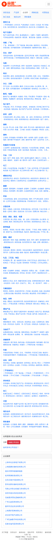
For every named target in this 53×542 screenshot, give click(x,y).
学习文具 (6, 86)
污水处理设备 (34, 148)
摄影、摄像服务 (28, 424)
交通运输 (6, 247)
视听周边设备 (35, 232)
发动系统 (35, 291)
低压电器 (7, 109)
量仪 (4, 209)
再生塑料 (20, 191)
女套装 (28, 130)
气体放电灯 (25, 25)
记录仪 (10, 211)
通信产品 (6, 309)
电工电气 (6, 104)
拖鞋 (4, 140)
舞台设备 (29, 45)
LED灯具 (17, 25)
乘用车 (13, 250)
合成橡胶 (41, 189)
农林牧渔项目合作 (38, 281)
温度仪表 (21, 211)
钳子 (9, 158)
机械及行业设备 (9, 145)
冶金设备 (37, 334)
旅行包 (34, 363)
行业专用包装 (15, 66)
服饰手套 (29, 140)
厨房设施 (18, 242)
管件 (22, 158)
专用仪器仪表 (26, 209)
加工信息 (6, 17)
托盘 (23, 68)
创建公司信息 (14, 442)
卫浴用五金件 (42, 160)
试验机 (10, 209)
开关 (17, 35)
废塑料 (26, 189)
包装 (5, 63)
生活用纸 (29, 76)
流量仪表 (36, 211)
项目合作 (17, 17)
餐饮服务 (46, 427)
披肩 (36, 138)
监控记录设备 (29, 56)
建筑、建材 (7, 237)
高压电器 (36, 109)
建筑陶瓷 (22, 240)
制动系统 (18, 293)
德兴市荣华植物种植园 (13, 471)
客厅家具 (27, 222)
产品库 (16, 12)
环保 (5, 196)
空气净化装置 (44, 168)
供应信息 (6, 12)
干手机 (43, 232)
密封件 (25, 160)
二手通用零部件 (37, 373)
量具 (15, 211)
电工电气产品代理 (25, 109)
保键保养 (6, 339)
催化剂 (16, 178)
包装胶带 (6, 66)
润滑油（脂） (34, 271)
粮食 (47, 281)
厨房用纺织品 (24, 119)
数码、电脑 (7, 94)
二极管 (32, 35)
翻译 (21, 86)
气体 (29, 168)
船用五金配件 (29, 158)
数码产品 (6, 97)
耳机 (25, 97)
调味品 (10, 301)
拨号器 (34, 314)
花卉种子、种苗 (41, 283)
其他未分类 (42, 314)
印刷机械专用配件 (9, 355)
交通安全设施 (14, 252)
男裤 (21, 127)
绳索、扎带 (40, 68)
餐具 (10, 222)
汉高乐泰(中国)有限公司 (14, 480)
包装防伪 (36, 66)
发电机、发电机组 (29, 107)
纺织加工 (20, 396)
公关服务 (14, 424)
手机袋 (28, 314)
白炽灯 (32, 25)
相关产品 (38, 312)
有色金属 (11, 334)
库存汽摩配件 (42, 293)
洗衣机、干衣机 (31, 230)
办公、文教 (7, 83)
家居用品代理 (37, 406)
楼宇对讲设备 (9, 58)
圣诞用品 (28, 322)
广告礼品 (12, 263)
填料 (30, 199)
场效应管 (18, 37)
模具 (34, 160)
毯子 (42, 119)
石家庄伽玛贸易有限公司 (14, 524)
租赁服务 (6, 414)
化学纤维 (46, 117)
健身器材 (20, 363)
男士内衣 (31, 127)
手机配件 (39, 97)
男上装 (11, 127)
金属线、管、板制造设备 (24, 334)
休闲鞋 (30, 138)
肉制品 (43, 304)
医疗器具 (14, 342)
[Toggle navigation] (49, 4)
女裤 (25, 127)
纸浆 (34, 76)
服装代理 (28, 406)
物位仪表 (43, 211)
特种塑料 (12, 191)
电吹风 (26, 232)
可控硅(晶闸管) (8, 37)
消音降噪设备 (21, 201)
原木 (15, 281)
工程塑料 (33, 189)
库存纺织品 (38, 117)
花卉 (17, 283)
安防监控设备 (8, 56)
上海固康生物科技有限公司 (15, 467)
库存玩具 (11, 324)
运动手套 (41, 140)
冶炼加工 (27, 396)
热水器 (18, 230)
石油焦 (5, 273)
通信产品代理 (20, 314)
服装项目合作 (40, 127)
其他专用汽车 (20, 291)
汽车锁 (28, 291)
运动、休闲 (7, 360)
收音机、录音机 (8, 230)
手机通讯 (31, 97)
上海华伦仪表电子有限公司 (15, 462)
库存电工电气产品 (42, 107)
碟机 (23, 230)
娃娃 (33, 322)
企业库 (25, 12)
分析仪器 (16, 209)
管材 (12, 240)
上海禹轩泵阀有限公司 (13, 510)
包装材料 (29, 66)
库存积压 (6, 380)
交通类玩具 (40, 322)
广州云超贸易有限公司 (13, 502)
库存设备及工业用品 (16, 386)
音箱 (45, 97)
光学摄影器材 (15, 48)
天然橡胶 (20, 189)
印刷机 (16, 353)
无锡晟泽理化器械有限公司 (15, 497)
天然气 (34, 273)
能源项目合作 (42, 273)
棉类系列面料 (34, 119)
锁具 (37, 56)
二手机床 (28, 373)
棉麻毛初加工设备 (24, 281)
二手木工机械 (14, 375)
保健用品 (15, 345)
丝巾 (46, 138)
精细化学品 (7, 175)
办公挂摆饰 (15, 86)
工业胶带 (6, 148)
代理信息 (45, 12)
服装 (5, 124)
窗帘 (37, 240)
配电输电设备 (14, 273)
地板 (34, 242)
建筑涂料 (6, 240)
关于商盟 (5, 532)
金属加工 (35, 396)
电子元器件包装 (8, 35)
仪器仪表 (6, 206)
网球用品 (47, 365)
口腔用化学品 (21, 181)
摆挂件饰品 (42, 260)
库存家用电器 (18, 232)
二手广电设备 (20, 45)
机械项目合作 (37, 416)
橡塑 (5, 186)
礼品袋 (19, 263)
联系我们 (39, 532)
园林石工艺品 (8, 281)
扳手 (30, 160)
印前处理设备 (12, 150)
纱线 (16, 119)
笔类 (7, 89)
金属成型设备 (15, 148)
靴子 (34, 140)
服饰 (5, 134)
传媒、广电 (7, 42)
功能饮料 (6, 342)
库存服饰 (12, 138)
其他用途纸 (44, 78)
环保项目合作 (32, 201)
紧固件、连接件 (13, 160)
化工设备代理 (39, 170)
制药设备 (21, 342)
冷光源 (38, 25)
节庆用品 (33, 263)
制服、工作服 (20, 130)
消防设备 (39, 58)
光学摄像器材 (26, 48)
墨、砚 (13, 260)
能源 (5, 268)
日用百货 (6, 219)
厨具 (44, 222)
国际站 (35, 537)
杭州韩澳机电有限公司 (13, 475)
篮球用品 (27, 363)
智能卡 (32, 58)
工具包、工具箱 (43, 150)
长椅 (13, 283)
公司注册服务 (15, 427)
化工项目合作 (14, 170)
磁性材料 (45, 35)
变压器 (28, 273)
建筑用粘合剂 (9, 242)
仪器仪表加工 (26, 394)
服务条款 (22, 532)
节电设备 (6, 107)
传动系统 (47, 291)
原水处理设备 (23, 199)
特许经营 (46, 406)
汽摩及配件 (7, 288)
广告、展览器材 (8, 45)
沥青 (38, 242)
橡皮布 (45, 353)
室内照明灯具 (23, 27)
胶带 (23, 66)
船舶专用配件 (35, 252)
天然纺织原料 (8, 117)
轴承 (4, 158)
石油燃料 (11, 271)
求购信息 (35, 12)
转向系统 (25, 293)
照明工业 (6, 22)
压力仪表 (28, 211)
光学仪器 (35, 209)
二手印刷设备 (32, 355)
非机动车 (6, 250)
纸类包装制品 (30, 68)
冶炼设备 (24, 148)
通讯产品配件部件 (20, 312)
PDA (48, 89)
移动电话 (31, 312)
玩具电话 (42, 324)
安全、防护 (7, 53)
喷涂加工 (35, 394)
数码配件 (14, 97)
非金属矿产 (22, 168)
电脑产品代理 (19, 404)
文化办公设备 (29, 86)
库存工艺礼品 (32, 260)
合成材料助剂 (32, 181)
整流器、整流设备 (28, 37)
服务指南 (48, 532)
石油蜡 (42, 271)
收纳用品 (35, 89)
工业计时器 (43, 209)
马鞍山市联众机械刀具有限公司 (17, 488)
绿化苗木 (7, 283)
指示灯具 (32, 27)
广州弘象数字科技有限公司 (15, 519)
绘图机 (20, 97)
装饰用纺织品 (9, 119)
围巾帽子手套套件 (14, 140)
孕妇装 (41, 130)
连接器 (38, 37)
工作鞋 (47, 140)
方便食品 (21, 304)
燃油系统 (33, 293)
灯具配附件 (40, 27)
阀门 (32, 170)
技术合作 (28, 414)
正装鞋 (5, 138)
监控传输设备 (19, 56)
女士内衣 (11, 130)
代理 (5, 401)
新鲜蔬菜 (29, 304)
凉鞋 (23, 140)
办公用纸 (6, 78)
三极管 (38, 35)
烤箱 (39, 230)
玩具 (5, 319)
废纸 (12, 76)
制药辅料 (39, 342)
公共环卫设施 (11, 201)
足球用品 (11, 365)
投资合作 (13, 532)
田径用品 (6, 363)
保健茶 (22, 345)
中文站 (29, 537)
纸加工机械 (35, 78)
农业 (5, 278)
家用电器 (6, 227)
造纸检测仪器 (20, 76)
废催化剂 (43, 178)
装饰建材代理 (44, 240)
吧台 (39, 363)
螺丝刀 (37, 158)
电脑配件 (12, 99)
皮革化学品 (42, 181)
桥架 (4, 271)
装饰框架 (26, 263)
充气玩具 (27, 324)
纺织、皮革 (7, 114)
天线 (5, 314)
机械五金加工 (8, 394)
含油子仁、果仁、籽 (27, 283)
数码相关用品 (29, 99)
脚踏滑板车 (7, 322)
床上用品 (17, 117)
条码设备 (20, 99)
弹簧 (13, 158)
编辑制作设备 (37, 48)
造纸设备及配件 (16, 78)
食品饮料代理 (18, 301)
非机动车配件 (27, 250)
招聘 (36, 424)
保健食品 (41, 301)
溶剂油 (22, 273)
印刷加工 (44, 66)
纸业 (5, 73)
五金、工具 (7, 155)
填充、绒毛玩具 (18, 322)
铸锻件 (42, 332)
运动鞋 (41, 138)
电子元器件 (7, 32)
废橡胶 (5, 189)
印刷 (5, 350)
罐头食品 (36, 304)
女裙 (16, 127)
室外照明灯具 (12, 27)
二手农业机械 (35, 375)
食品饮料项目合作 (30, 301)
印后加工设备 (37, 353)
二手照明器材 (8, 25)
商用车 (19, 250)
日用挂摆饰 (35, 219)
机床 (19, 150)
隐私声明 (31, 532)
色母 (40, 191)
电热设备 (14, 109)
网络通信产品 (8, 312)
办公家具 (38, 86)
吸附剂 (13, 181)
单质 (4, 168)
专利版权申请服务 (35, 427)
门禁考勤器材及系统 (22, 58)
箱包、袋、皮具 (27, 117)
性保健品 (39, 345)
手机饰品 (11, 314)
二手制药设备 (30, 345)
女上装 (5, 127)
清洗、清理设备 (43, 201)
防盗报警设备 (44, 56)
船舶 (21, 252)
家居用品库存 (18, 222)
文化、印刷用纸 (43, 76)
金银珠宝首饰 (21, 260)
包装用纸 (6, 76)
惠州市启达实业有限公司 (14, 506)
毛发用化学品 (24, 178)
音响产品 (9, 232)
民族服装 (35, 130)
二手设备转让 (8, 370)
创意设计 (42, 424)
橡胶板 (46, 191)
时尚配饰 (20, 138)
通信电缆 (46, 312)
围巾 (25, 138)
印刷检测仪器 (43, 355)
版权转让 (37, 45)
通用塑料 (12, 189)
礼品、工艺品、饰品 (11, 257)
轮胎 (36, 191)
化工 (5, 165)
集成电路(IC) (24, 35)
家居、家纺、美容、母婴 (12, 216)
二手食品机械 (12, 304)
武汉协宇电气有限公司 (13, 515)
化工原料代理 (24, 170)
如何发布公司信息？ (11, 447)
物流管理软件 (38, 250)
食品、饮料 (7, 298)
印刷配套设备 (22, 355)
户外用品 (24, 365)
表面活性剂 (35, 178)
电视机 (44, 230)
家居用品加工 (11, 396)
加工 (5, 391)
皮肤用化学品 (8, 178)
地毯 (16, 240)
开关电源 (18, 107)
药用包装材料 (30, 342)
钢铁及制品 (25, 332)
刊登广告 (27, 535)
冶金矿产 (6, 329)
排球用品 (31, 365)
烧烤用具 (39, 365)
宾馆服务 (24, 427)
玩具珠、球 (19, 324)
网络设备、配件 (40, 99)
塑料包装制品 (15, 68)
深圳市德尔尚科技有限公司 (15, 493)
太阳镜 (13, 363)
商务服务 (27, 17)
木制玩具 (35, 324)
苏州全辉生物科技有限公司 (15, 484)
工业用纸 (26, 78)
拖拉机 (26, 252)
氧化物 (5, 170)
